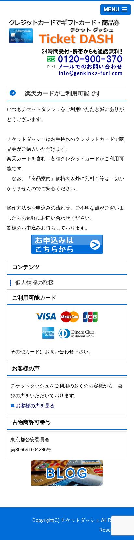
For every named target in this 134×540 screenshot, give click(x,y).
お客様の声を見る (35, 405)
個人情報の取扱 (34, 283)
